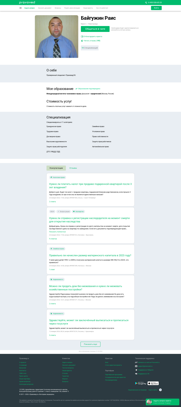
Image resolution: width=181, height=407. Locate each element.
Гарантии (65, 376)
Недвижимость (58, 279)
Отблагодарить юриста (93, 36)
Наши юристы (88, 8)
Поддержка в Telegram (145, 370)
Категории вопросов (26, 384)
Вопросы (58, 8)
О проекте (22, 362)
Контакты (22, 370)
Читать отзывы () (92, 41)
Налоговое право (59, 177)
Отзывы (73, 168)
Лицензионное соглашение (137, 390)
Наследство (80, 211)
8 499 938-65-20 (155, 2)
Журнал (65, 379)
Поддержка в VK (143, 374)
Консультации (56, 168)
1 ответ (52, 270)
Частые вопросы (68, 368)
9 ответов (53, 239)
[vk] (160, 390)
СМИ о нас (22, 373)
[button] (162, 402)
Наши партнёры (24, 379)
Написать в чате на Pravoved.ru (149, 362)
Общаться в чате (95, 28)
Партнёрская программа (113, 374)
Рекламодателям (111, 380)
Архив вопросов (24, 381)
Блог (106, 362)
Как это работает (102, 8)
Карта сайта (153, 390)
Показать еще (90, 344)
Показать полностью (57, 232)
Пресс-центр (23, 376)
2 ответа (52, 202)
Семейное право (58, 249)
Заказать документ (44, 8)
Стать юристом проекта (113, 365)
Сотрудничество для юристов (115, 377)
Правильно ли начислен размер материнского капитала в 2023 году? (90, 255)
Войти (156, 8)
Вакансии (22, 368)
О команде (23, 365)
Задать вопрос (29, 8)
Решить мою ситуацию (72, 8)
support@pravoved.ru (145, 366)
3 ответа (52, 335)
